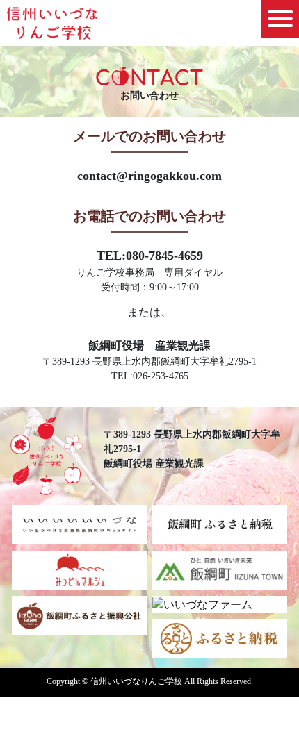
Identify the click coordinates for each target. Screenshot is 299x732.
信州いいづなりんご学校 (52, 25)
